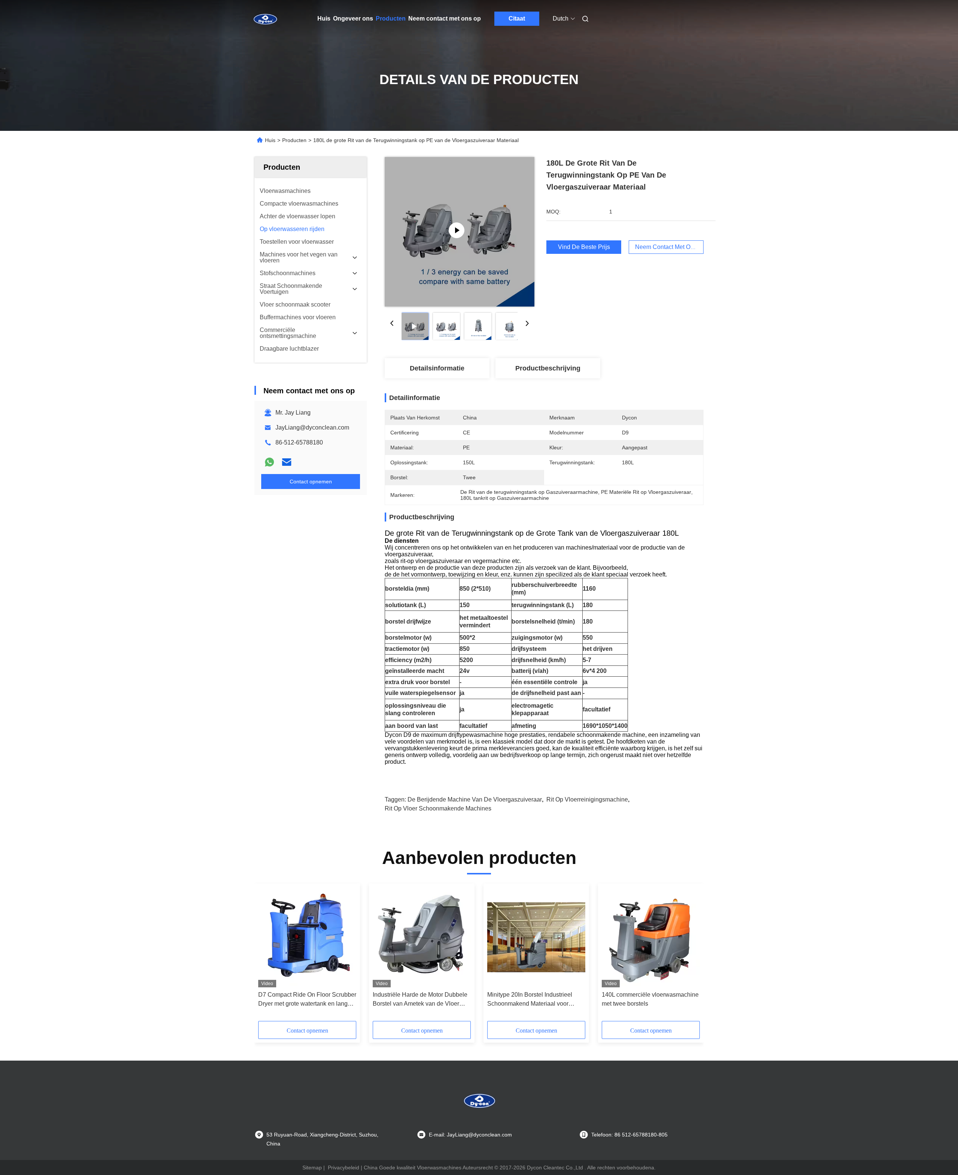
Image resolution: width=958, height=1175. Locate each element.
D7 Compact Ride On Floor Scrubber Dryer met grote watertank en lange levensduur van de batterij (307, 999)
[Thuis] (264, 18)
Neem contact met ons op (444, 18)
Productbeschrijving (547, 368)
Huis (323, 18)
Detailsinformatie (437, 368)
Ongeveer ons (353, 18)
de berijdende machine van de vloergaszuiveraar (475, 799)
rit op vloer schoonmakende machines (438, 808)
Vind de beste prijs (584, 247)
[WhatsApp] (269, 462)
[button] (267, 954)
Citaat (517, 18)
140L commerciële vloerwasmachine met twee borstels (650, 999)
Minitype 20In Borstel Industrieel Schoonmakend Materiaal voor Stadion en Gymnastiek (529, 999)
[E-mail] (287, 462)
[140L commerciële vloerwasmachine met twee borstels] (651, 937)
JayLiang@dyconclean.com (312, 427)
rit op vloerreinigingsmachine (587, 799)
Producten (391, 18)
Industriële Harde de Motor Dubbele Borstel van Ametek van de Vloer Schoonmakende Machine (420, 999)
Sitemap (312, 1168)
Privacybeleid (343, 1168)
